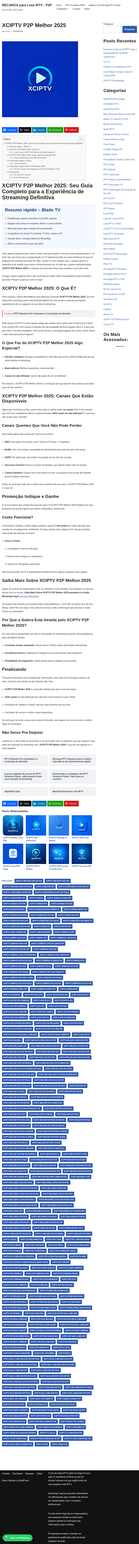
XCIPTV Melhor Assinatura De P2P (40, 1040)
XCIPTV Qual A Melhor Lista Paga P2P (57, 1365)
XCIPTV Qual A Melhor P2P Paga (45, 1370)
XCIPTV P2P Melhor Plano (71, 1296)
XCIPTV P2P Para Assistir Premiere (45, 1330)
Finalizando (14, 172)
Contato (76, 9)
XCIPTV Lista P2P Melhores (47, 1023)
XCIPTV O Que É (9, 1239)
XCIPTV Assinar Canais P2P (59, 898)
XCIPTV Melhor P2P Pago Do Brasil (49, 1126)
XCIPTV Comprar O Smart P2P (49, 961)
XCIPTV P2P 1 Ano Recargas (77, 1239)
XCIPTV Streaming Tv (75, 1427)
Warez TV (108, 314)
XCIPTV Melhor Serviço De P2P (77, 1171)
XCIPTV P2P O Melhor (34, 1313)
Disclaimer (17, 1473)
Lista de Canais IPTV (113, 218)
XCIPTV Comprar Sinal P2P (15, 989)
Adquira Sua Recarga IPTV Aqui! (104, 5)
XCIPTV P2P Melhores (71, 1302)
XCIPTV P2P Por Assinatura (45, 1336)
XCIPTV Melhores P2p (12, 1211)
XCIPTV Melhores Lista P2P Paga (17, 1182)
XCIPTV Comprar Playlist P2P (78, 983)
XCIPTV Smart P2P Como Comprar (18, 1427)
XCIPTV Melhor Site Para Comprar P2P (49, 1177)
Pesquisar (108, 24)
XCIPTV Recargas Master (14, 1416)
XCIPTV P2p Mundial (12, 1313)
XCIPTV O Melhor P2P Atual (71, 1228)
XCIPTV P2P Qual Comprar (15, 1342)
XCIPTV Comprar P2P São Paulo (17, 983)
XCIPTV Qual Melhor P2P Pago (16, 1393)
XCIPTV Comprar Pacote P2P (48, 983)
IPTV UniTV (109, 198)
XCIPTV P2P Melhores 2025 (15, 1308)
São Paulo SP (110, 299)
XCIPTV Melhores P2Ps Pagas (16, 1222)
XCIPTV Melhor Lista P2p (14, 1057)
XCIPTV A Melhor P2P (45, 887)
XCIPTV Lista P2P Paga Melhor (49, 1029)
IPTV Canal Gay (111, 174)
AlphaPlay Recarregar (114, 99)
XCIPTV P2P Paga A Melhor (15, 1319)
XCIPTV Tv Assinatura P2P (70, 1433)
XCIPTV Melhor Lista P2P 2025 (42, 1057)
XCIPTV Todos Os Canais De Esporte (19, 1433)
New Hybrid (109, 249)
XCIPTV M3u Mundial (12, 1040)
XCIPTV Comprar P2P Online (15, 972)
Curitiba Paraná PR (112, 149)
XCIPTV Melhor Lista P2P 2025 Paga (74, 1057)
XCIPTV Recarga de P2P (13, 1404)
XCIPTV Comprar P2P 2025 (14, 966)
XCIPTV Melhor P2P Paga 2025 (16, 1120)
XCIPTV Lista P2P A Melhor (15, 1012)
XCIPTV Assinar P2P (38, 904)
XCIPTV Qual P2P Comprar (41, 1399)
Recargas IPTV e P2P (114, 279)
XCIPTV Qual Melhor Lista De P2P (55, 1376)
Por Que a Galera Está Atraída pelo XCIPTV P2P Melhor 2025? (37, 169)
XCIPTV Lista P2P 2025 (57, 1006)
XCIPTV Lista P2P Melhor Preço (17, 1023)
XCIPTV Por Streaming (44, 1353)
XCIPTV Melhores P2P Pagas (44, 1217)
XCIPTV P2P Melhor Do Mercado (54, 1291)
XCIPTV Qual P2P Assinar (14, 1399)
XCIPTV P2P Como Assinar (43, 1268)
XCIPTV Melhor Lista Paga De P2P (49, 1080)
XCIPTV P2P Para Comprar (76, 1330)
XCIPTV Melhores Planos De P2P (48, 1222)
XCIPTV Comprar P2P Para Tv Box (18, 978)
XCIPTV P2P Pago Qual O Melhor (74, 1325)
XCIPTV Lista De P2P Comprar (16, 1000)
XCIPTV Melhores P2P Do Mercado (69, 1211)
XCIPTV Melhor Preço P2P (14, 1171)
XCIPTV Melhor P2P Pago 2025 (16, 1126)
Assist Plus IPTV (111, 109)
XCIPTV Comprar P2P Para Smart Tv (48, 972)
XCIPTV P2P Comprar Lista (37, 1274)
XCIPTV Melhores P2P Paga (15, 1217)
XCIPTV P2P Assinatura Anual (62, 1251)
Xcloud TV (108, 324)
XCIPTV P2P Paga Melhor (42, 1319)
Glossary (29, 1473)
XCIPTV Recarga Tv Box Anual (45, 1410)
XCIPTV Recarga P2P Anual (63, 1404)
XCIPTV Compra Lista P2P (14, 938)
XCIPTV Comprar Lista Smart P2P (54, 955)
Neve (4, 1480)
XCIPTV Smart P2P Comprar (49, 1427)
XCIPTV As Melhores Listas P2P (17, 892)
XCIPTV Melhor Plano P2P (44, 1165)
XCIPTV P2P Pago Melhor (14, 1325)
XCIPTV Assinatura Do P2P (42, 915)
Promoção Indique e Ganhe (20, 161)
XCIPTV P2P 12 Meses (12, 1245)
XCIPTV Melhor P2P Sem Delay (51, 1148)
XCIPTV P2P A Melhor (34, 1245)
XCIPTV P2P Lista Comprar (15, 1285)
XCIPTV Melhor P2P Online (41, 1114)
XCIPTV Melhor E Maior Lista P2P (45, 1046)
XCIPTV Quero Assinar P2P (69, 1399)
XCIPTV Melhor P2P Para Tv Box (46, 1143)
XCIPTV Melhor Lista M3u (48, 1052)
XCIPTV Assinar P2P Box (14, 909)
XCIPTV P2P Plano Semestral (16, 1336)
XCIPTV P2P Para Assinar (14, 1330)
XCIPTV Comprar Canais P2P (63, 938)
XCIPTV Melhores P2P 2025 (38, 1211)
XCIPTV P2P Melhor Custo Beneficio (19, 1291)
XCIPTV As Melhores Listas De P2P (73, 887)
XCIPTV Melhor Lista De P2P (76, 1046)
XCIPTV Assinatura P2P (68, 915)
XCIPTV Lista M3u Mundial (14, 1006)
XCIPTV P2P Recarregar (14, 1347)
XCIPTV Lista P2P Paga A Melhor (17, 1029)
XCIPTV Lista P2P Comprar (15, 1017)
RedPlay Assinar (111, 284)
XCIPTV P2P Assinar (12, 1251)
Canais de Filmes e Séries (116, 134)
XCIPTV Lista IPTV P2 (41, 1000)
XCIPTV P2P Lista (69, 1279)
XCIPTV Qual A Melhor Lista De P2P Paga (21, 1359)
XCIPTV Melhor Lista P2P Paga (58, 1069)
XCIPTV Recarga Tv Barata (15, 1410)
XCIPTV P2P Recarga (67, 1342)
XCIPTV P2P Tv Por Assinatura (16, 1353)
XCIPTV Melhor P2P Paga (67, 1114)
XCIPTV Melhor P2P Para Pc (15, 1143)
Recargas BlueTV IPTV (114, 274)
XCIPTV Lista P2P (37, 1006)
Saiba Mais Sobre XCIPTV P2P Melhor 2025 (27, 166)
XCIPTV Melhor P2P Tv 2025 (75, 1154)
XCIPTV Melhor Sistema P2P (15, 1177)
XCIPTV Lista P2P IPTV (40, 1017)
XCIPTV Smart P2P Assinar (72, 1421)
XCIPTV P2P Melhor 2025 (62, 1285)
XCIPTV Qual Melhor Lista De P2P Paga (20, 1382)
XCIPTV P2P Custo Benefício (45, 1279)
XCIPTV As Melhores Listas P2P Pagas (52, 892)
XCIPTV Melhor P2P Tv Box (15, 1160)
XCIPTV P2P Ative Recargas (15, 1268)
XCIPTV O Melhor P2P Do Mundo (49, 1234)
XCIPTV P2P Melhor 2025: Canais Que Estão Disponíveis (33, 155)
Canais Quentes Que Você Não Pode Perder (30, 158)
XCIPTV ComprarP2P (69, 989)
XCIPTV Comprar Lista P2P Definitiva (19, 955)
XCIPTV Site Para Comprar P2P (42, 1421)
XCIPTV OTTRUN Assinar (116, 319)
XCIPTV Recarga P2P (37, 1404)
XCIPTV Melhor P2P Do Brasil (16, 1103)
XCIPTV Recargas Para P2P (66, 1416)
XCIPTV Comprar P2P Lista (66, 966)
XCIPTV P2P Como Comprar (70, 1268)
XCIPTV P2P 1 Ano (53, 1239)
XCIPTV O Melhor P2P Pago (79, 1234)
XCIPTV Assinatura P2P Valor (16, 926)
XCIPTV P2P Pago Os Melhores (42, 1325)
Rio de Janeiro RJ (112, 289)
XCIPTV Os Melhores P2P (31, 1239)
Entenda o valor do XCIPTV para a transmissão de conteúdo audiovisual (120, 53)
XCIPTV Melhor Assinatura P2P (74, 1040)
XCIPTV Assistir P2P (62, 926)
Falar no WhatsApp (20, 1538)
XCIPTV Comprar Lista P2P (45, 949)
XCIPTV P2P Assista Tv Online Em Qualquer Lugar (25, 1262)
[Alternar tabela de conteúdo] (80, 139)
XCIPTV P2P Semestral (39, 1347)
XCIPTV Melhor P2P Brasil (15, 1097)
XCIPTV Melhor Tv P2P (80, 1177)
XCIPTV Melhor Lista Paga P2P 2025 (49, 1086)
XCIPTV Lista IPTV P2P (64, 1000)
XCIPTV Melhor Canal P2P (14, 1046)
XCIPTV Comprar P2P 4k (40, 966)
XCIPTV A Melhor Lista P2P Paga (17, 887)
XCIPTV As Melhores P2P (14, 898)
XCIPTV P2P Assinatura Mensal (52, 1256)
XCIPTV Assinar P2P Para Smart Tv (44, 909)
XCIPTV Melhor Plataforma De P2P (75, 1165)
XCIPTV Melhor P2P (77, 1086)
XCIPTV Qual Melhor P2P (50, 1387)
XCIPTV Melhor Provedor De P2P (45, 1171)
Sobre (87, 9)
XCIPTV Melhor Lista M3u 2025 (76, 1052)
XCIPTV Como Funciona (40, 932)
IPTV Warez (109, 208)
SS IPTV (107, 304)
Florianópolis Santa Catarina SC (119, 159)
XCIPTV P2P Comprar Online (65, 1274)
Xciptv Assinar (36, 898)
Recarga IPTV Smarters (114, 269)
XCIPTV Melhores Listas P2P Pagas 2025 (56, 1200)
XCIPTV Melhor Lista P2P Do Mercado (52, 1063)
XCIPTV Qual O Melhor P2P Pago (76, 1393)
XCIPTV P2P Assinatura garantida (18, 1256)
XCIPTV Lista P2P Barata (67, 1012)
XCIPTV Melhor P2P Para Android (18, 1131)
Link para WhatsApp (29, 596)
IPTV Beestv (109, 169)
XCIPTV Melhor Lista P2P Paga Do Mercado (57, 1074)
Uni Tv (106, 62)
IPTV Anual (108, 164)
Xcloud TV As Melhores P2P (117, 67)
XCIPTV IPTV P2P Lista (33, 995)
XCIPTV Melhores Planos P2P (16, 1228)
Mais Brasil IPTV (111, 239)
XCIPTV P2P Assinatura (35, 1251)
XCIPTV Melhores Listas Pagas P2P (56, 1205)
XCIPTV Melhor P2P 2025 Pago (42, 1091)
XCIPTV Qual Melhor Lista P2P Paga (19, 1387)
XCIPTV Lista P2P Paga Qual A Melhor (20, 1035)
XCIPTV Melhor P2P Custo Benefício (47, 1097)
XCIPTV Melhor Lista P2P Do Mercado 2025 (22, 1069)
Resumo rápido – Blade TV (20, 147)
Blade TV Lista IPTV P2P (115, 119)
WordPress (23, 1480)
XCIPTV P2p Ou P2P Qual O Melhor (62, 1313)
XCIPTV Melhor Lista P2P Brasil (17, 1063)
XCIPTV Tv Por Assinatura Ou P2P (45, 1439)
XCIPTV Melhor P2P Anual (70, 1091)
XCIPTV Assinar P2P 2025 (61, 904)
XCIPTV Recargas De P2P (74, 1410)
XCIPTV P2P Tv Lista (61, 1347)
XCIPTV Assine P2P (42, 926)
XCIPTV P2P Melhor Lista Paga (42, 1296)
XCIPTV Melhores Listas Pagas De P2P (20, 1205)
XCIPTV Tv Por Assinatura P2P (77, 1439)
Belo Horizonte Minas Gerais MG (119, 114)
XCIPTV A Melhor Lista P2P (57, 881)
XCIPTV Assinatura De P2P (15, 915)
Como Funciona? (20, 163)
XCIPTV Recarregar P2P (14, 1421)
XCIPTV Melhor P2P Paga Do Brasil (49, 1120)
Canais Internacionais (113, 139)
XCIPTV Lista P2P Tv (81, 1035)
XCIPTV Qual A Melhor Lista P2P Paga (20, 1365)
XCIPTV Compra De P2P (64, 932)
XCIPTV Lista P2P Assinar (42, 1012)
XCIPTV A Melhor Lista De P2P (29, 881)
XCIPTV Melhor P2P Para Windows (18, 1148)
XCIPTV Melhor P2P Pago (80, 1120)
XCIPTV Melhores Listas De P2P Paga (52, 1182)
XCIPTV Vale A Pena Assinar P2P (17, 1444)
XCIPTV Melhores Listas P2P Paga (58, 1194)
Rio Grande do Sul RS (114, 294)
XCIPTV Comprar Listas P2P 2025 (17, 961)
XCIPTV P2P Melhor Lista (14, 1296)
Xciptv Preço (64, 1353)
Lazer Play (108, 213)
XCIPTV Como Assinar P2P (14, 932)
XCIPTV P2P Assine (78, 1256)
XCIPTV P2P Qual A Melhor (73, 1336)
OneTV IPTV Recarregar (115, 254)
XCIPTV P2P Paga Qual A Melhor (71, 1319)
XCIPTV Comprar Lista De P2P (16, 949)
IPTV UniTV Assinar (113, 203)
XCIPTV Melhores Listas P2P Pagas (18, 1200)
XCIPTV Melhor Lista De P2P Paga (18, 1052)
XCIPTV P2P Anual (55, 1245)
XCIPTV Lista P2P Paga (73, 1023)
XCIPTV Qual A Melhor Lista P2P (58, 1359)
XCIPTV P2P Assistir (60, 1262)
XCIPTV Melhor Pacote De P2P (44, 1160)
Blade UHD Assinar (112, 124)
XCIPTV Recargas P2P (40, 1416)
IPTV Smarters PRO (75, 5)
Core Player (109, 144)
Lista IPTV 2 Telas (112, 223)
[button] (68, 8)
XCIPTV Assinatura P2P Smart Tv (77, 921)
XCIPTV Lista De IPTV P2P (57, 995)
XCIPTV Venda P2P (59, 1444)
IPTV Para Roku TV (113, 185)
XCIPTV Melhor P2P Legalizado (58, 1108)
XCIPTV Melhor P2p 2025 (13, 1091)
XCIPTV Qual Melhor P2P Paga (78, 1387)
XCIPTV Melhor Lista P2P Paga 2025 (18, 1074)
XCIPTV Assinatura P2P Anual (45, 921)
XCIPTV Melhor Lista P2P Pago (16, 1080)
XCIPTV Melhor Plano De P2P (16, 1165)
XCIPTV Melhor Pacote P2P (73, 1160)
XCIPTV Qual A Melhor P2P (15, 1370)
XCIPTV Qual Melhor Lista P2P (55, 1382)
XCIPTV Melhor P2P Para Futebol (18, 1137)
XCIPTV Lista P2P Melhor (64, 1017)
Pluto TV (107, 264)
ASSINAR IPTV (111, 104)
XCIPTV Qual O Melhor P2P (46, 1393)
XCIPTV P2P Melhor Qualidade (44, 1302)
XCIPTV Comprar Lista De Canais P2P (47, 943)
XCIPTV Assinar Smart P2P (75, 909)
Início (59, 5)
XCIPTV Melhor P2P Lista (14, 1114)
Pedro (8, 31)
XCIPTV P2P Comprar (12, 1274)
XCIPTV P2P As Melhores (78, 1245)
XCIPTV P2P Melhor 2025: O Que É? (25, 149)
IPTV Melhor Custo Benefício (117, 179)
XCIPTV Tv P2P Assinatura (14, 1439)
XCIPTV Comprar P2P (75, 961)
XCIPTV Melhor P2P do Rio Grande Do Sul (21, 1108)
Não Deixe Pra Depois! (22, 175)
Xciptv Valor (42, 1444)
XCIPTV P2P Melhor (39, 1285)
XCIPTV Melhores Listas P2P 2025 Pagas (21, 1194)
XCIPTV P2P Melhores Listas (43, 1308)
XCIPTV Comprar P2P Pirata (49, 978)
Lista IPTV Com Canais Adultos (118, 228)
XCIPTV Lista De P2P (80, 995)
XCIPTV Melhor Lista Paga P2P (16, 1086)
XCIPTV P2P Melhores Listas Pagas (75, 1308)
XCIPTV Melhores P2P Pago (73, 1217)
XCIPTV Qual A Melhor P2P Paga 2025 (19, 1376)
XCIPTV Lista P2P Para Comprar (55, 1035)
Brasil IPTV (108, 129)
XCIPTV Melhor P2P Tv (49, 1154)
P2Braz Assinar (110, 259)
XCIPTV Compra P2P (38, 938)
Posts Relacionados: (21, 177)
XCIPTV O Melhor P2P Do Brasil (17, 1234)
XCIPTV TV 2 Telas (47, 1433)
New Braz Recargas (113, 244)
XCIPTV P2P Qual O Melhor (42, 1342)
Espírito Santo (110, 154)
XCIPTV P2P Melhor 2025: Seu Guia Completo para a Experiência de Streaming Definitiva (44, 143)
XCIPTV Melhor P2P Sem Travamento (19, 1154)
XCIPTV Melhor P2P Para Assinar (52, 1131)
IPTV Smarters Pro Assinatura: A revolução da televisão (42, 313)
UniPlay (107, 309)
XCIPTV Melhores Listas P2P (53, 1188)
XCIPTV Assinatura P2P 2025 (15, 921)
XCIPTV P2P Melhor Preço (14, 1302)
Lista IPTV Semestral (113, 234)
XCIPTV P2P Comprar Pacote (16, 1279)
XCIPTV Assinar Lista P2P (14, 904)
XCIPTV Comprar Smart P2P (43, 989)
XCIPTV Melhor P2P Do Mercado (48, 1103)
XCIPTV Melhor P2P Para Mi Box (51, 1137)
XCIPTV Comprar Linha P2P (15, 943)
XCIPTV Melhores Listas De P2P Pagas (20, 1188)
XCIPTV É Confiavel (11, 995)
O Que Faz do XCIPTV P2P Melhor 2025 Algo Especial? (34, 152)
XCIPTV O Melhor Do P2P (44, 1228)
